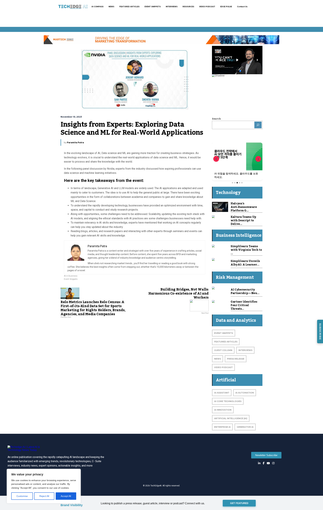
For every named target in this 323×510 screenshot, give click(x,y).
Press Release (235, 359)
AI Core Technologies (227, 401)
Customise (22, 496)
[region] (44, 486)
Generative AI (245, 427)
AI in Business (70, 276)
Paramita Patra (75, 142)
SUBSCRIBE (320, 331)
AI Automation (244, 392)
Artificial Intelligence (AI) (230, 418)
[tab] (232, 182)
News (217, 359)
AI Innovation (222, 410)
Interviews (245, 350)
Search (216, 119)
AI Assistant (221, 392)
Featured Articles (225, 341)
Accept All (66, 496)
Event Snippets (71, 279)
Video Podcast (223, 367)
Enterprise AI (222, 427)
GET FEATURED (239, 502)
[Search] (258, 125)
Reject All (44, 496)
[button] (237, 60)
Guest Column (223, 350)
